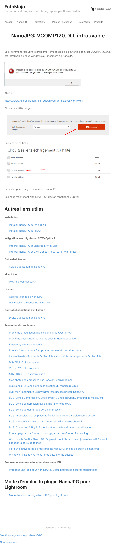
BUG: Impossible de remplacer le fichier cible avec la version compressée (52, 415)
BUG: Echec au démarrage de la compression (35, 409)
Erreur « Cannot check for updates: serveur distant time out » (45, 350)
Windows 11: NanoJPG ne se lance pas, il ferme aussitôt (41, 454)
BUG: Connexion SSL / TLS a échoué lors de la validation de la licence (50, 427)
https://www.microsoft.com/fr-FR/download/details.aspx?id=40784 (44, 100)
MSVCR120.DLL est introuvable (27, 374)
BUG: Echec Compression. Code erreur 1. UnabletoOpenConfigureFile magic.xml (56, 397)
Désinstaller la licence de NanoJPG (29, 302)
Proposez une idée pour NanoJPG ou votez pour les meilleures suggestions (53, 469)
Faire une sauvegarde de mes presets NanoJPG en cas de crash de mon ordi (54, 448)
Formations (40, 21)
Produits (98, 21)
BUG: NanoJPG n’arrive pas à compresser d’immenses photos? (45, 421)
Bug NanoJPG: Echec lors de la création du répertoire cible (43, 386)
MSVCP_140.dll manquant (24, 362)
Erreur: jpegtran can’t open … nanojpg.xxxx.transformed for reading (48, 433)
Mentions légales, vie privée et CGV (21, 535)
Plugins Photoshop (62, 21)
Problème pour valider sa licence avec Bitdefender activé (42, 338)
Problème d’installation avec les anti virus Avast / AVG (40, 332)
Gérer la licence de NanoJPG (26, 296)
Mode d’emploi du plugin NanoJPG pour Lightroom (38, 495)
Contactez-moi (9, 542)
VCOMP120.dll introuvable (24, 368)
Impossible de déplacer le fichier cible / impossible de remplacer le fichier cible (55, 356)
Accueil (8, 21)
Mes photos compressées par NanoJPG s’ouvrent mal (40, 380)
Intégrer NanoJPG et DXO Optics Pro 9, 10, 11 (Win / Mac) (42, 251)
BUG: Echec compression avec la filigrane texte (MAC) (41, 403)
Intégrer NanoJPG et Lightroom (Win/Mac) (33, 245)
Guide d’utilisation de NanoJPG (27, 266)
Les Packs (84, 21)
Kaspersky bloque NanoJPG (25, 344)
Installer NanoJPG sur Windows (27, 224)
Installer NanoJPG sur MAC (25, 230)
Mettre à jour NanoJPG (22, 281)
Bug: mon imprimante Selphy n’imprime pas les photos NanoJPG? (47, 391)
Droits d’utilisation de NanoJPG (27, 317)
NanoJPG (22, 21)
